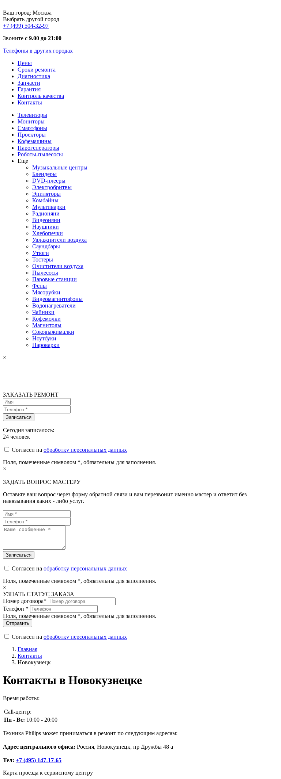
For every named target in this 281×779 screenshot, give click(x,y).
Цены (25, 63)
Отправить (17, 623)
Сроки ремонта (37, 69)
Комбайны (45, 200)
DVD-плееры (48, 180)
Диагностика (34, 76)
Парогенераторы (38, 148)
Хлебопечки (47, 233)
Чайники (43, 312)
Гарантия (29, 89)
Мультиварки (48, 207)
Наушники (45, 227)
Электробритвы (52, 187)
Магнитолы (46, 325)
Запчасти (29, 83)
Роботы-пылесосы (40, 154)
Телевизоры (32, 115)
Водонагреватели (54, 305)
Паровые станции (54, 279)
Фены (39, 286)
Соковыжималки (53, 332)
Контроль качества (41, 96)
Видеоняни (46, 220)
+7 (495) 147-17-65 (38, 760)
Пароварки (46, 345)
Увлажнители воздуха (59, 240)
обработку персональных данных (85, 450)
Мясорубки (46, 292)
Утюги (40, 253)
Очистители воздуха (57, 266)
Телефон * (16, 609)
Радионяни (46, 213)
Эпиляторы (46, 194)
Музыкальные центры (59, 167)
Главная (27, 649)
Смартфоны (32, 128)
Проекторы (32, 134)
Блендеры (44, 174)
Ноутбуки (44, 338)
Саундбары (46, 246)
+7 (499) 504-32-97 (26, 26)
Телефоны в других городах (38, 50)
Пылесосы (45, 273)
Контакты (30, 102)
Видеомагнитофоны (57, 299)
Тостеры (42, 259)
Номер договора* (24, 601)
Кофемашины (35, 141)
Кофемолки (46, 319)
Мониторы (31, 121)
